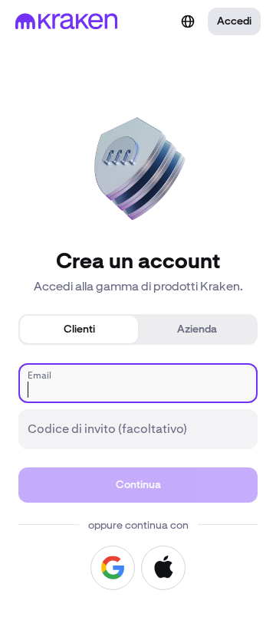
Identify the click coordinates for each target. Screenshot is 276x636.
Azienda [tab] (197, 329)
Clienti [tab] (79, 329)
